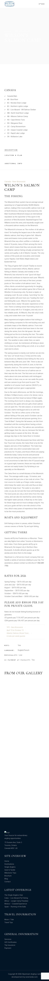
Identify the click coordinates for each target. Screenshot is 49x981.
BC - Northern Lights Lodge (17, 106)
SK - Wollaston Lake (14, 137)
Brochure (8, 876)
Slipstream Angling (29, 974)
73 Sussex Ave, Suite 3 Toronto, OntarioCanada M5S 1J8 (13, 845)
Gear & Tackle (9, 870)
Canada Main (12, 96)
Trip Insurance (9, 945)
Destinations (9, 864)
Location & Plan (13, 155)
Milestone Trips (10, 873)
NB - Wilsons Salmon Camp (17, 116)
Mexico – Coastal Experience (15, 904)
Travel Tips (8, 922)
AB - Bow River (12, 99)
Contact (7, 882)
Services (7, 939)
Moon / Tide (9, 920)
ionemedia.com (32, 977)
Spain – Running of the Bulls (15, 907)
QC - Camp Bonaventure (16, 127)
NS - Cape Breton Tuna (16, 120)
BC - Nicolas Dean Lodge (16, 103)
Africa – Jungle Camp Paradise (16, 901)
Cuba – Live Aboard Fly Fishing (16, 898)
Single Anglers (9, 867)
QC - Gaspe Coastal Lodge (17, 130)
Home (6, 861)
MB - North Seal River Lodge (18, 113)
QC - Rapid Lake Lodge (16, 133)
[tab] (11, 150)
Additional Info (13, 163)
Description (11, 150)
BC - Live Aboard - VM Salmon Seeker (21, 110)
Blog (6, 879)
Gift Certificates (10, 942)
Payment (7, 948)
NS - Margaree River (14, 123)
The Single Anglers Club (13, 895)
